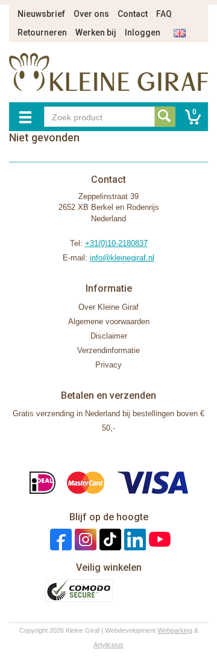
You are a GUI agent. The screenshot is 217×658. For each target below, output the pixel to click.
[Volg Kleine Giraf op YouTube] (158, 539)
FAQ (164, 14)
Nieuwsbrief (41, 14)
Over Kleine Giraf (108, 307)
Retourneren (42, 32)
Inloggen (142, 32)
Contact (133, 14)
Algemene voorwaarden (108, 321)
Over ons (91, 14)
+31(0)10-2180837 (116, 243)
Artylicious (108, 644)
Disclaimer (108, 335)
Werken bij (95, 32)
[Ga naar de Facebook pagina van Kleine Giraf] (59, 539)
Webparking (174, 630)
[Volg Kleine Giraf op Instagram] (84, 539)
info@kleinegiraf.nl (122, 257)
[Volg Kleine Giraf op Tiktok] (108, 539)
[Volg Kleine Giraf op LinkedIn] (133, 539)
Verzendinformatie (108, 350)
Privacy (108, 364)
